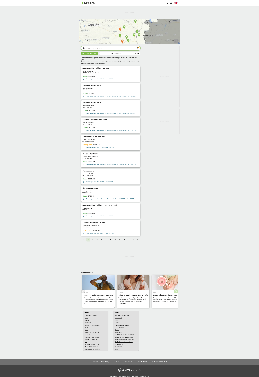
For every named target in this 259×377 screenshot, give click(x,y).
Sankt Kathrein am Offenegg (124, 337)
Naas (116, 320)
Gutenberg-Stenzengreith (93, 337)
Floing (86, 327)
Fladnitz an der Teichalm (92, 325)
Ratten (117, 330)
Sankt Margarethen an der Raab (125, 339)
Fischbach (88, 322)
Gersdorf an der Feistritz (92, 332)
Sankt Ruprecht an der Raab (124, 342)
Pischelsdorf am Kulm (122, 325)
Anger (86, 318)
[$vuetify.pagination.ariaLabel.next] (137, 239)
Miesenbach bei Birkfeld (92, 349)
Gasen (86, 330)
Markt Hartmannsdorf (91, 346)
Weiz (116, 349)
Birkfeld (87, 320)
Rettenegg (118, 332)
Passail (117, 322)
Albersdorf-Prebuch (91, 315)
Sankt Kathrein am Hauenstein (124, 334)
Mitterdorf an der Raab (122, 315)
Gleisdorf (87, 334)
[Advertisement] (129, 12)
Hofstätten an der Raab (92, 339)
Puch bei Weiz (119, 327)
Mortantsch (118, 318)
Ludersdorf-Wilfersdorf (92, 344)
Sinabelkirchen (119, 344)
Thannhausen (119, 346)
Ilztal (86, 342)
